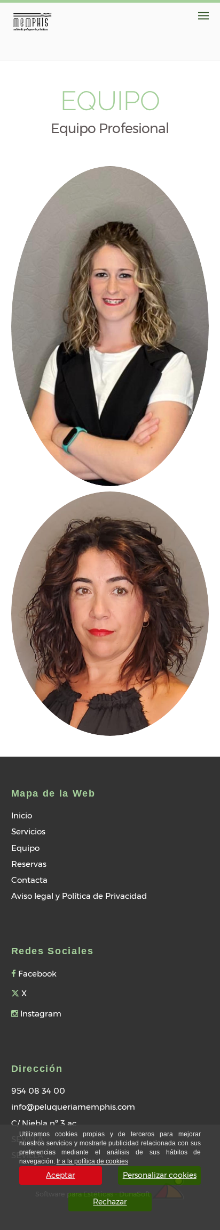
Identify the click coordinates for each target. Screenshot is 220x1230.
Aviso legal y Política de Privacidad (79, 896)
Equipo (25, 848)
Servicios (28, 831)
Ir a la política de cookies (92, 1161)
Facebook (36, 974)
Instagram (39, 1013)
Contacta (29, 880)
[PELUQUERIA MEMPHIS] (32, 21)
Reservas (28, 864)
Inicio (21, 815)
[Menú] (203, 15)
